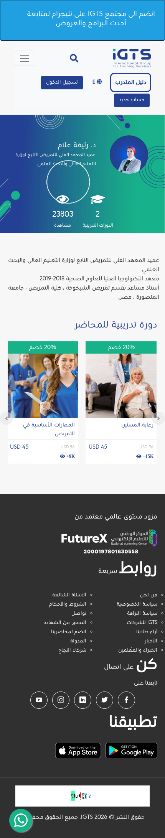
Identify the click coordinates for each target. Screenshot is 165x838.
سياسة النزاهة (142, 613)
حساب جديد (132, 100)
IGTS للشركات (142, 623)
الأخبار (151, 641)
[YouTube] (39, 700)
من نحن (148, 595)
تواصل (78, 613)
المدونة (78, 641)
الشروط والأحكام (67, 604)
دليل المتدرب (130, 82)
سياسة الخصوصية (137, 604)
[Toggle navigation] (24, 58)
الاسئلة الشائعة (69, 595)
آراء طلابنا (146, 632)
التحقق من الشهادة (64, 623)
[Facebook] (126, 700)
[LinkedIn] (82, 700)
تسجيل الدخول (62, 82)
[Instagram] (60, 700)
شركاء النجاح (72, 650)
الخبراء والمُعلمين (137, 650)
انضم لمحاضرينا (68, 632)
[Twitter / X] (104, 700)
